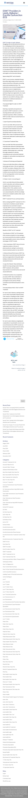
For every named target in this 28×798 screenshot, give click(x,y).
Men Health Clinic (7, 676)
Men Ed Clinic (6, 664)
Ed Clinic (5, 509)
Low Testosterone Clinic (9, 611)
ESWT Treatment (7, 551)
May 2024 (5, 448)
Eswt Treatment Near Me (9, 556)
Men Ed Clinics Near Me (9, 666)
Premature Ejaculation (8, 744)
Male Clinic (5, 621)
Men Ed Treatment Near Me (10, 669)
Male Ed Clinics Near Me (9, 634)
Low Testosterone (7, 599)
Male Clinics (6, 626)
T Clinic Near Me (7, 759)
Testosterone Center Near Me (10, 762)
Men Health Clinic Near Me (9, 679)
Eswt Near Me (6, 544)
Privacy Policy (24, 793)
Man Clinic (5, 656)
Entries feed (6, 776)
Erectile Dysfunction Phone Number (12, 532)
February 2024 (6, 453)
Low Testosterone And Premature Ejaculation (14, 602)
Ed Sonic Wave (6, 524)
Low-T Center (6, 619)
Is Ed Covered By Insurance (9, 571)
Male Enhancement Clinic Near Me (11, 639)
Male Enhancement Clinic (9, 636)
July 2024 (5, 446)
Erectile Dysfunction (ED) (9, 529)
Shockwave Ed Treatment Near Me (11, 757)
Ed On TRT (5, 522)
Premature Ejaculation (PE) (9, 747)
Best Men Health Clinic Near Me (11, 472)
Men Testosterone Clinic (9, 687)
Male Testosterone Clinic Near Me (11, 651)
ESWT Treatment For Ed (9, 554)
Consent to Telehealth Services (8, 792)
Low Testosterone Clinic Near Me (11, 614)
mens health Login (7, 732)
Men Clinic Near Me (8, 661)
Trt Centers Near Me (8, 764)
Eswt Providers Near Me (9, 549)
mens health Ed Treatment (9, 727)
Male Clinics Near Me (8, 629)
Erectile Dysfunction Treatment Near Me (13, 539)
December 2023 (7, 456)
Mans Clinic (6, 659)
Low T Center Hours (8, 587)
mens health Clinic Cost (8, 714)
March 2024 (6, 451)
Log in (4, 773)
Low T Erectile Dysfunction (9, 594)
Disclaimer (17, 793)
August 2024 (6, 443)
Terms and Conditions (18, 795)
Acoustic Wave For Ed (8, 464)
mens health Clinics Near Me (10, 722)
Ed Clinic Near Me (7, 512)
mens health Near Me (8, 734)
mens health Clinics (7, 719)
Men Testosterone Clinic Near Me (11, 689)
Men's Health (6, 694)
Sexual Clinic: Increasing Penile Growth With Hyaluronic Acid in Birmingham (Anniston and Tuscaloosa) (14, 409)
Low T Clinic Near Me (8, 589)
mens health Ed (6, 724)
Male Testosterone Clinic (9, 649)
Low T (4, 579)
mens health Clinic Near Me (9, 717)
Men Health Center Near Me (10, 674)
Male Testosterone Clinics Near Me (11, 654)
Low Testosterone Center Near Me (11, 609)
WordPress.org (6, 781)
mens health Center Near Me (10, 709)
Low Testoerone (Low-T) (9, 597)
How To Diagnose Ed (8, 564)
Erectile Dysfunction (8, 527)
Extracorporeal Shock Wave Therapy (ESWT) (14, 559)
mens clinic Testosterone (9, 707)
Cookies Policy (11, 793)
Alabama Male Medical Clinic (10, 469)
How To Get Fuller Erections (10, 566)
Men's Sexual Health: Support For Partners (13, 697)
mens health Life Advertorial (10, 729)
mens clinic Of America (8, 704)
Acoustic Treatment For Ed (9, 462)
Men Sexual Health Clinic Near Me (11, 684)
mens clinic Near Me (8, 702)
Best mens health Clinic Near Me (11, 474)
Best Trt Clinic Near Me (9, 479)
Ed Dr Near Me (6, 514)
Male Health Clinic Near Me (10, 641)
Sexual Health (6, 752)
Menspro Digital (7, 20)
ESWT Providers (7, 546)
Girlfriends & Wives (7, 561)
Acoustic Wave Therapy (9, 467)
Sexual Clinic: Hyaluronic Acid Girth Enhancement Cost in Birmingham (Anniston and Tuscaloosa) (13, 415)
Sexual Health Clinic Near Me (10, 754)
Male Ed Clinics (6, 631)
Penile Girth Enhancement (9, 742)
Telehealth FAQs (8, 795)
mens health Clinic (7, 712)
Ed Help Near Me (7, 517)
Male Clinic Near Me (8, 624)
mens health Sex (7, 737)
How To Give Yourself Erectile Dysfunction (13, 569)
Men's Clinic (6, 692)
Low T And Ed (6, 582)
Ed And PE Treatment (8, 507)
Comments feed (7, 778)
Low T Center (6, 584)
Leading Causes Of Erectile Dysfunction (12, 574)
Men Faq (5, 671)
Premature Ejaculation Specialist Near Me (13, 749)
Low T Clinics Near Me (8, 592)
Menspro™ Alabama (8, 739)
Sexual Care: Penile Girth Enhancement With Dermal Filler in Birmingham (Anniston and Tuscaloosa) (13, 431)
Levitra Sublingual (7, 576)
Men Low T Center (7, 682)
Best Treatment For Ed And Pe (10, 477)
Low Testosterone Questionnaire (11, 616)
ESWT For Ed (6, 541)
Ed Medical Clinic (7, 519)
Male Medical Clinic (8, 646)
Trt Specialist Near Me (8, 767)
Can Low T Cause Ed (8, 482)
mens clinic (5, 699)
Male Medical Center (8, 644)
